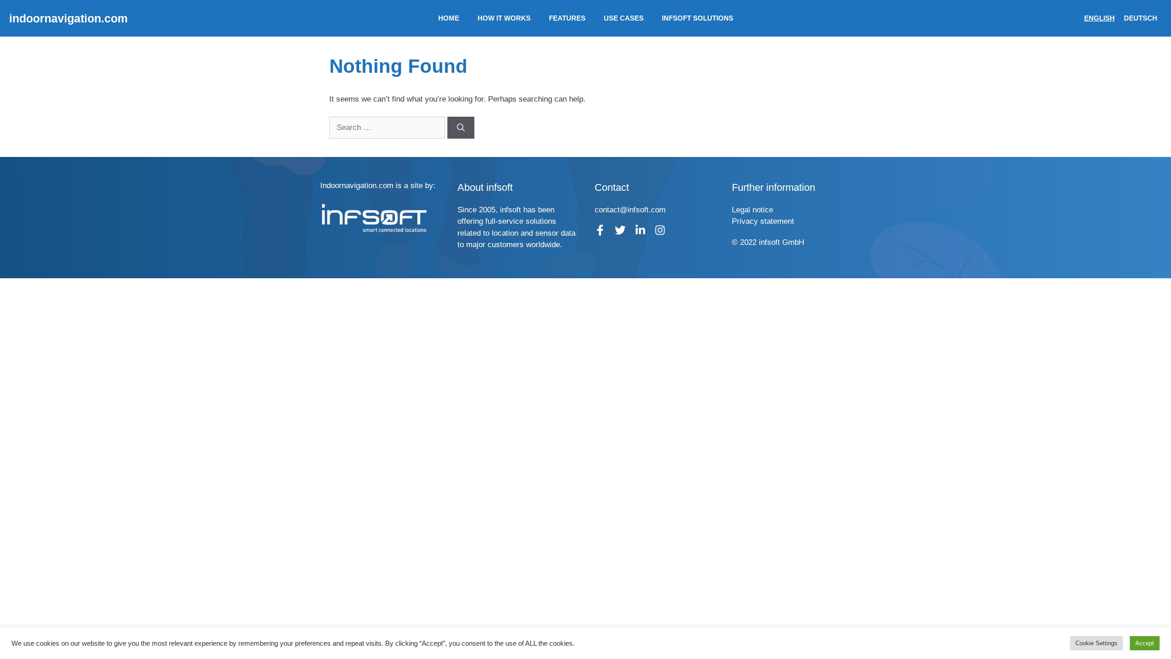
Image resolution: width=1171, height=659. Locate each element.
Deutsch (1140, 18)
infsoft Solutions (697, 18)
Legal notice (752, 209)
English (1099, 18)
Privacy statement (763, 221)
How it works (504, 18)
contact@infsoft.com (630, 209)
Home (448, 18)
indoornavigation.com (68, 18)
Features (567, 18)
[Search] (460, 128)
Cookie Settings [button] (1096, 643)
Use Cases (624, 18)
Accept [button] (1144, 643)
